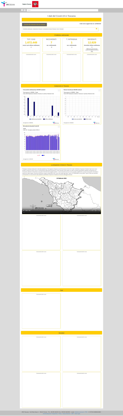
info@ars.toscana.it (79, 412)
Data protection (66, 413)
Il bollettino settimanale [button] (27, 29)
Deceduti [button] (61, 29)
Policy (60, 413)
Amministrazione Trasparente (50, 413)
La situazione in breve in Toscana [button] (49, 29)
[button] (96, 29)
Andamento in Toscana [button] (37, 29)
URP (72, 413)
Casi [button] (58, 29)
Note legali (77, 413)
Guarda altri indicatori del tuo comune (34, 24)
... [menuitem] (58, 90)
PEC (86, 412)
